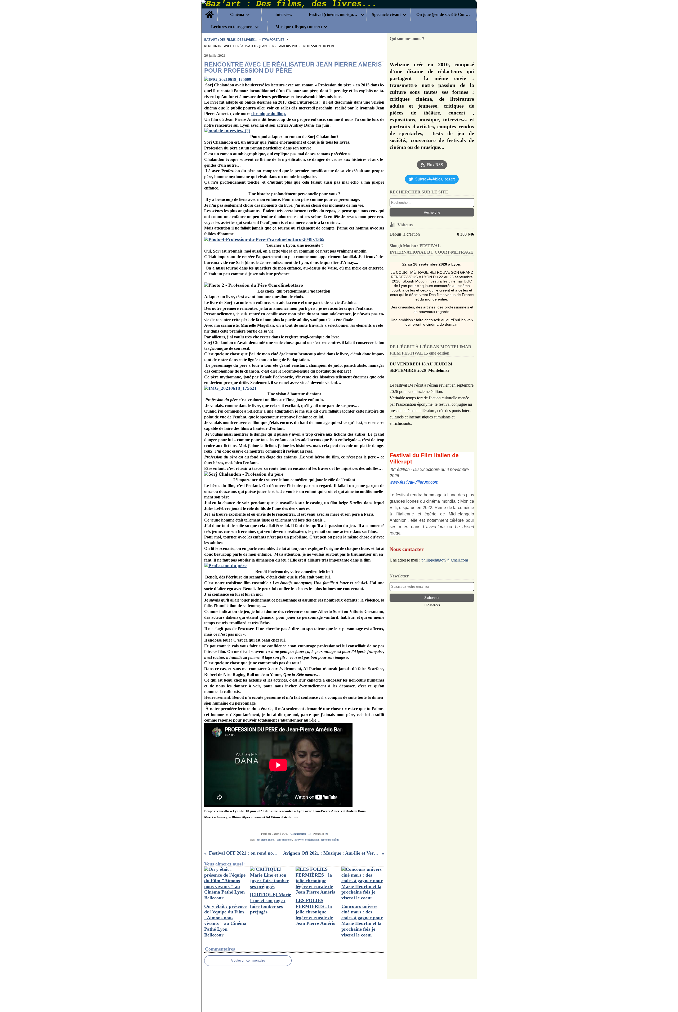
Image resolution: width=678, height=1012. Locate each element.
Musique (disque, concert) (298, 27)
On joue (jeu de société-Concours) (443, 14)
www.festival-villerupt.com (414, 482)
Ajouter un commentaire (248, 960)
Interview (283, 14)
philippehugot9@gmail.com (445, 560)
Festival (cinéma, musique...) (334, 14)
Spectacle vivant (386, 14)
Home (209, 10)
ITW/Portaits (273, 39)
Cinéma (237, 14)
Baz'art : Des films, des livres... (230, 39)
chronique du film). (268, 113)
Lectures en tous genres (232, 27)
